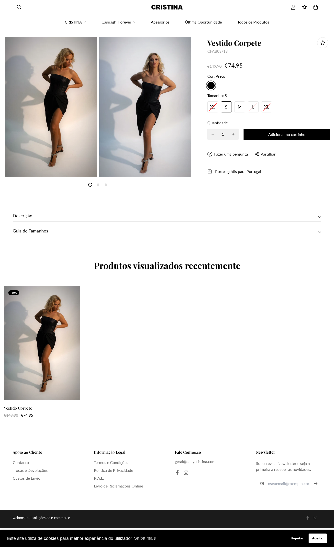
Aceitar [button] (318, 538)
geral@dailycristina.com (195, 461)
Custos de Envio (26, 478)
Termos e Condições (111, 462)
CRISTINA (73, 22)
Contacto (21, 462)
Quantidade (217, 122)
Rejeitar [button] (297, 538)
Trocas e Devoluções (30, 470)
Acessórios (160, 22)
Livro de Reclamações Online (118, 486)
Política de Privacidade (113, 470)
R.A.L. (99, 478)
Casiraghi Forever (116, 22)
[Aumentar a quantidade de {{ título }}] (233, 134)
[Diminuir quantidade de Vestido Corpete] (212, 134)
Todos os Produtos (253, 22)
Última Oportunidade (203, 22)
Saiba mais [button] (145, 538)
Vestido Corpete (18, 408)
